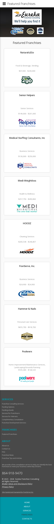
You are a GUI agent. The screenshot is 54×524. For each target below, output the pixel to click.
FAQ (3, 452)
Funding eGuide (8, 410)
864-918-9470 (12, 473)
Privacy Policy (8, 486)
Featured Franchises (9, 434)
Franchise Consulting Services (13, 404)
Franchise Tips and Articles (12, 458)
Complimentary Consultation (12, 419)
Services (27, 510)
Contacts (27, 518)
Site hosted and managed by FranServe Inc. (17, 492)
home (27, 502)
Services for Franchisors (11, 413)
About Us (5, 445)
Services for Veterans (10, 416)
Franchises (27, 514)
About (27, 506)
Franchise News (8, 455)
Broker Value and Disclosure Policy (17, 483)
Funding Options (8, 407)
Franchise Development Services (14, 423)
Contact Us (6, 449)
